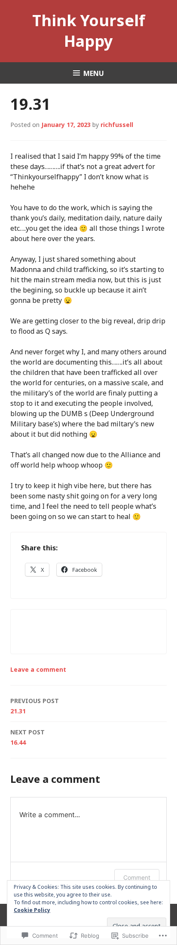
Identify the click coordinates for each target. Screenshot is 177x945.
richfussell (117, 125)
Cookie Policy (32, 910)
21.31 (34, 706)
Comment (136, 877)
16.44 (27, 737)
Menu (93, 73)
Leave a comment (38, 669)
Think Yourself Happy (88, 30)
